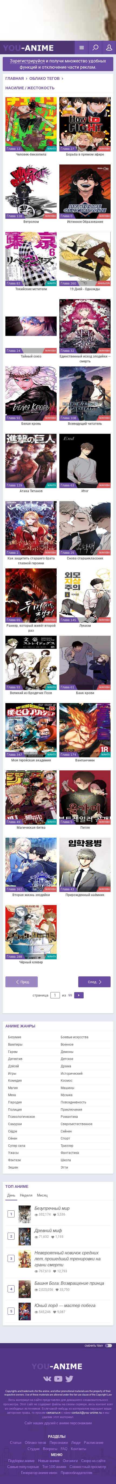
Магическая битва (31, 828)
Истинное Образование (85, 222)
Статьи (15, 1442)
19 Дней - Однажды (85, 289)
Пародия (15, 1102)
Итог (84, 491)
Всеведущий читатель (85, 424)
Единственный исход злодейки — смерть (85, 359)
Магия (13, 1088)
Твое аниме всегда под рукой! (28, 50)
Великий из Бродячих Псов (31, 693)
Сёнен (12, 1138)
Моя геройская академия (31, 760)
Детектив (15, 1059)
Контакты (78, 1449)
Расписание (93, 1442)
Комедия (15, 1081)
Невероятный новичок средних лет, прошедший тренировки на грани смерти (68, 1259)
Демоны (67, 1052)
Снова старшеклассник (85, 558)
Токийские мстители (31, 289)
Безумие (14, 1037)
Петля (85, 828)
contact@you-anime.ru (86, 1413)
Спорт (65, 1138)
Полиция (15, 1110)
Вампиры (15, 1044)
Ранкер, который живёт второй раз (31, 628)
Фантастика (70, 1153)
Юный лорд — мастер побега (65, 1306)
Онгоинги (70, 1460)
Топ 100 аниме (54, 1466)
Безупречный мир (52, 1208)
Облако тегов (44, 78)
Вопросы (50, 1449)
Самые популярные (23, 1466)
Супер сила (16, 1146)
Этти (64, 1167)
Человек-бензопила (31, 154)
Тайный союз (31, 356)
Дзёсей (13, 1066)
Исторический (72, 1073)
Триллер (67, 1146)
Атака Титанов (31, 491)
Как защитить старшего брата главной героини (31, 560)
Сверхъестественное (76, 1124)
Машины (67, 1088)
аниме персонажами (75, 1423)
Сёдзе (12, 1131)
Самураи (15, 1124)
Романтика (69, 1117)
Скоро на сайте (93, 1460)
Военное (67, 1044)
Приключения (71, 1110)
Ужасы (13, 1153)
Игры (12, 1073)
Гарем (13, 1052)
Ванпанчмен (85, 760)
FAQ (64, 1449)
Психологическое (21, 1117)
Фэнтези (14, 1160)
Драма (66, 1066)
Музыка (67, 1095)
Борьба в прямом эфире (85, 154)
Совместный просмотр (88, 1466)
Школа (66, 1160)
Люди (75, 1442)
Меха (12, 1095)
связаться (53, 1413)
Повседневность (73, 1102)
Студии (33, 1449)
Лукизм (85, 626)
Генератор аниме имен (39, 1472)
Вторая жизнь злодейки (31, 895)
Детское (67, 1059)
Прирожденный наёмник (85, 895)
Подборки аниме (21, 1460)
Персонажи (59, 1442)
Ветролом (31, 222)
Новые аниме (48, 1460)
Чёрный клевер (31, 962)
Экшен (13, 1167)
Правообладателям (76, 1472)
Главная (14, 78)
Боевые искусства (74, 1037)
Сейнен (66, 1131)
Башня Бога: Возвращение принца (69, 1283)
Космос (66, 1081)
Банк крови (85, 693)
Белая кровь (31, 424)
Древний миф (48, 1231)
